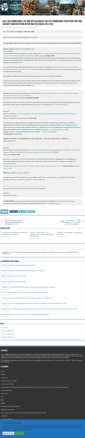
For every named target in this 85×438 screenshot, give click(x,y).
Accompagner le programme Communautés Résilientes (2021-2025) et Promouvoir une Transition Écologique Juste (35, 387)
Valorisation (4, 393)
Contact (3, 374)
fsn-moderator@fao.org (60, 104)
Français (17, 49)
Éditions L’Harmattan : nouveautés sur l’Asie (14, 276)
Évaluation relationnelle (8, 409)
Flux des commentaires (8, 334)
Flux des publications (7, 331)
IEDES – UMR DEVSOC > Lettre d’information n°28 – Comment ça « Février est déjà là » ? (70, 222)
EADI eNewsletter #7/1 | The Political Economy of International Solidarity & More (25, 314)
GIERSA (3, 403)
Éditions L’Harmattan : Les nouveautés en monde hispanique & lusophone (42, 234)
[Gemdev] (42, 6)
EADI (2, 400)
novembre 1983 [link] (74, 354)
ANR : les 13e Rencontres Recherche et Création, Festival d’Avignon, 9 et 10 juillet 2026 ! (27, 298)
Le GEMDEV (4, 416)
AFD (2, 397)
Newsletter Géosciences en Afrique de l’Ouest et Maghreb (14, 233)
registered (21, 201)
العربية (32, 49)
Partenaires (4, 377)
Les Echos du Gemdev (7, 384)
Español (11, 49)
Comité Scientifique (6, 390)
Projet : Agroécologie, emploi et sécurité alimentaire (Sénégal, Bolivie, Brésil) (23, 413)
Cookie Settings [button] (8, 433)
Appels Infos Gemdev (21, 27)
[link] (74, 354)
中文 (28, 49)
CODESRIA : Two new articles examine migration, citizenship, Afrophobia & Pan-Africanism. (28, 287)
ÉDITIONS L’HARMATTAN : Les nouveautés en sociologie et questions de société (25, 292)
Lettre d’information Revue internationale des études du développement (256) (14, 222)
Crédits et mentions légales (9, 381)
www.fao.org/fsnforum (61, 201)
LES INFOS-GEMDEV (33, 27)
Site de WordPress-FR (7, 337)
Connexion (4, 327)
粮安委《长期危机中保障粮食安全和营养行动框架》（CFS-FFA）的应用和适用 (33, 132)
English (5, 49)
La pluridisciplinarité (7, 419)
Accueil (3, 371)
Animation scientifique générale (10, 406)
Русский (24, 49)
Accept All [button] (19, 433)
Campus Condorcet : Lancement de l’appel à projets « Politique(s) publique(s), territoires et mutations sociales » (34, 303)
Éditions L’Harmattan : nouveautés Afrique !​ (14, 281)
